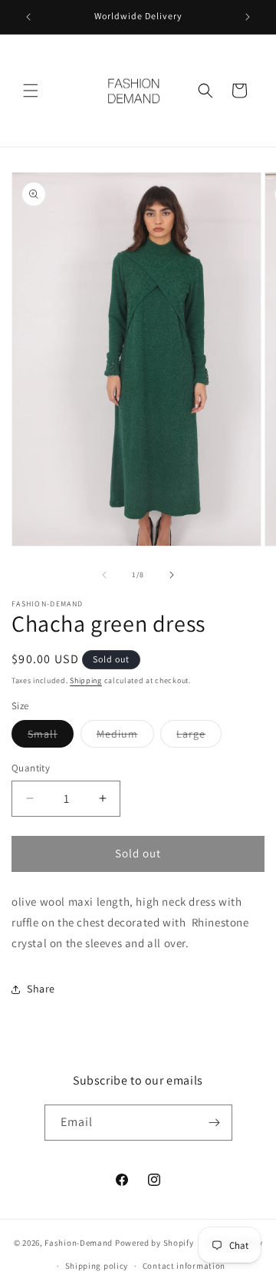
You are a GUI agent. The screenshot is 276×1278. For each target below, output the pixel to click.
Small (51, 737)
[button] (31, 90)
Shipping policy (97, 1265)
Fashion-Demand (78, 1242)
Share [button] (41, 989)
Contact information (184, 1265)
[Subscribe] (215, 1123)
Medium (125, 737)
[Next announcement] (247, 17)
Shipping (86, 680)
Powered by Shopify (154, 1242)
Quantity (31, 767)
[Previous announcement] (28, 17)
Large (199, 737)
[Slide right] (172, 575)
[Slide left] (104, 575)
